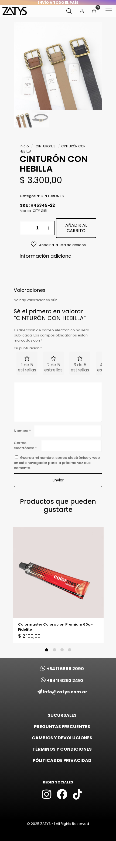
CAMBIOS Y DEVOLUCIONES (62, 738)
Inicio (24, 146)
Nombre (22, 430)
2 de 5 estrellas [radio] (53, 367)
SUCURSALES (62, 715)
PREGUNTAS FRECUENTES (62, 726)
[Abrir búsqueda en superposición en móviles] (69, 10)
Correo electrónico (25, 445)
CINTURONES (46, 146)
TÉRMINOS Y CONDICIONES (62, 749)
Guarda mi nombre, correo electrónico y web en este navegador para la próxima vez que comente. (57, 462)
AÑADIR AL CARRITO (76, 228)
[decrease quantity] (25, 228)
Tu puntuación (28, 348)
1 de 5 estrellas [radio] (27, 367)
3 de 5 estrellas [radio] (80, 367)
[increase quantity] (48, 228)
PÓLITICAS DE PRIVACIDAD (62, 760)
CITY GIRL (40, 210)
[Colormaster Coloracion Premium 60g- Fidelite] (58, 572)
